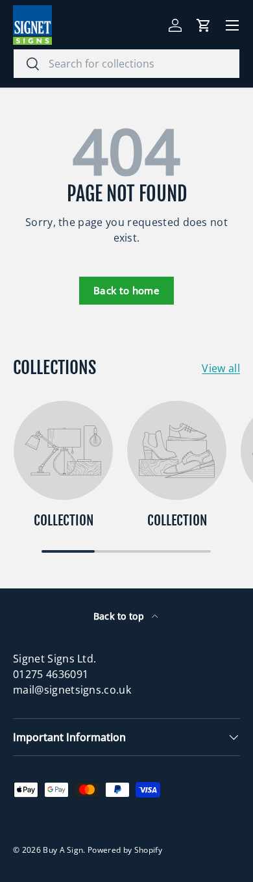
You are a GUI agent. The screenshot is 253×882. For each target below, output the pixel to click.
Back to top (120, 616)
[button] (203, 25)
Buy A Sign (63, 849)
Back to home (126, 290)
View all (221, 368)
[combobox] (126, 63)
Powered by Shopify (125, 849)
